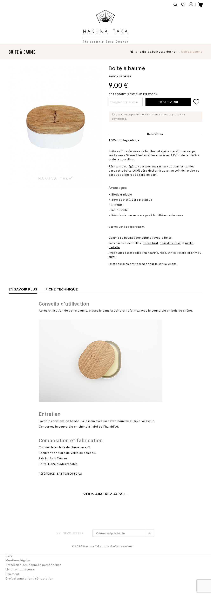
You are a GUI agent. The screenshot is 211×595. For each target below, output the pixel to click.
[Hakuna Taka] (105, 26)
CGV (9, 555)
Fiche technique (62, 289)
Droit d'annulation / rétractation (29, 578)
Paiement (13, 574)
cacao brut (150, 243)
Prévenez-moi (168, 101)
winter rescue (177, 252)
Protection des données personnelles (33, 565)
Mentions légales (18, 560)
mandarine (151, 252)
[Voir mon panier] (200, 6)
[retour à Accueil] (132, 51)
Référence (47, 473)
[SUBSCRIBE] (149, 533)
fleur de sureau (170, 243)
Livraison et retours (20, 569)
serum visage (167, 263)
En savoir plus (23, 289)
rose (163, 252)
